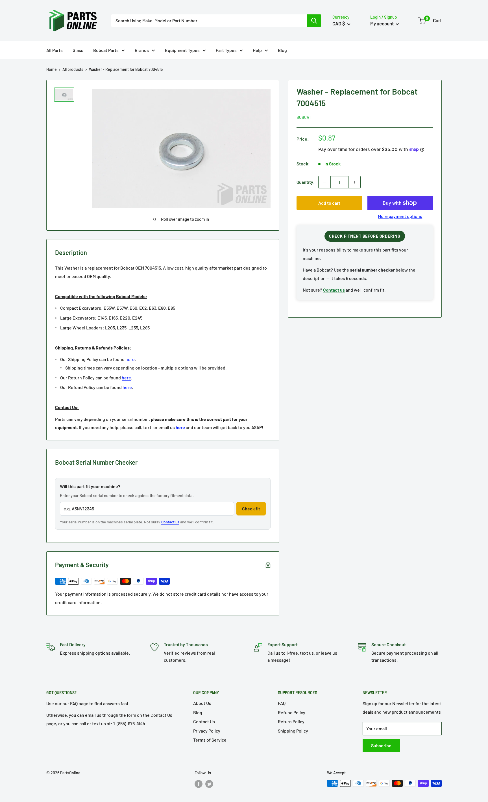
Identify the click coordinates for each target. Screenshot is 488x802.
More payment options (400, 216)
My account (382, 23)
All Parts (54, 50)
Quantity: (306, 182)
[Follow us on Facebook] (198, 784)
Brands (142, 50)
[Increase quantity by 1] (354, 182)
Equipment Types (182, 50)
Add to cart (329, 203)
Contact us (170, 521)
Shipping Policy (293, 730)
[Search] (314, 20)
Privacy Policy (206, 730)
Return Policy (291, 721)
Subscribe (381, 745)
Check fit (251, 508)
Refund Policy (291, 712)
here (130, 359)
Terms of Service (209, 739)
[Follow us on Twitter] (209, 784)
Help (257, 50)
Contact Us (204, 721)
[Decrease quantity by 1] (324, 182)
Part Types (226, 50)
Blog (282, 50)
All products (72, 69)
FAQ (282, 703)
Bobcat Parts (106, 50)
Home (51, 69)
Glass (78, 50)
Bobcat (304, 117)
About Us (202, 703)
